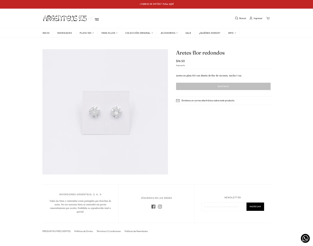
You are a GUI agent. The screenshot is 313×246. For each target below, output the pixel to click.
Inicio (46, 33)
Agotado (223, 86)
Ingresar (258, 18)
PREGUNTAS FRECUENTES (56, 231)
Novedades (64, 33)
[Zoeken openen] (236, 18)
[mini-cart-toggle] (268, 18)
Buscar (242, 18)
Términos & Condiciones (109, 231)
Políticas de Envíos (83, 231)
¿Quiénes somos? (210, 33)
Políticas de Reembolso (136, 231)
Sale (188, 33)
